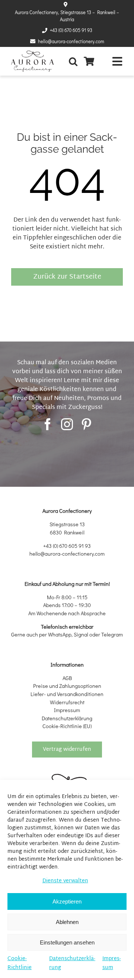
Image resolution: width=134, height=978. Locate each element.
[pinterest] (86, 424)
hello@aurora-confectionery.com (71, 41)
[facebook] (48, 424)
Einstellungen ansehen (67, 942)
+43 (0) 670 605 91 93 (71, 30)
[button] (75, 61)
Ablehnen (67, 922)
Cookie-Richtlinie (19, 963)
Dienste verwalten (65, 881)
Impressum (111, 963)
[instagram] (67, 424)
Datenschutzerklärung (72, 963)
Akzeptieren (67, 901)
